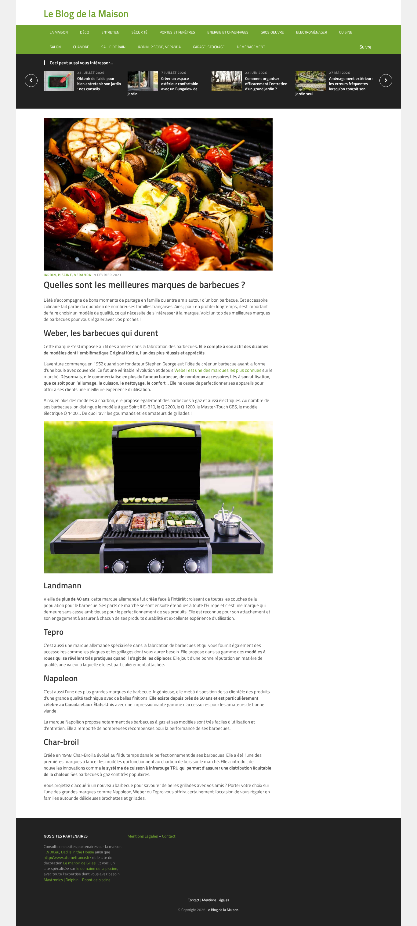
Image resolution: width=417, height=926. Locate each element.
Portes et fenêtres (177, 32)
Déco (84, 32)
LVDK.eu (52, 852)
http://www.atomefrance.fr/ (67, 857)
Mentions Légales (143, 836)
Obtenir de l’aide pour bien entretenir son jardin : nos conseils (99, 83)
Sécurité (139, 32)
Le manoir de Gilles (79, 863)
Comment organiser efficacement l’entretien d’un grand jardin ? (266, 83)
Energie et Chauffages (227, 32)
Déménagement (251, 47)
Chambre (81, 47)
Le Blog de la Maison (86, 13)
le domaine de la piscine (96, 868)
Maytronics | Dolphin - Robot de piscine (77, 880)
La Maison (59, 32)
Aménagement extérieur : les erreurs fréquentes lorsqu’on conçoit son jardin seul (334, 86)
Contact (169, 836)
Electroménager (311, 32)
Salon (55, 47)
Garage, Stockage (209, 47)
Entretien (110, 32)
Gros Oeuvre (272, 32)
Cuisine (345, 32)
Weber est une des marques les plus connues (217, 370)
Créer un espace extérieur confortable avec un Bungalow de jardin (163, 86)
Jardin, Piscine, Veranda (159, 47)
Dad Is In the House (77, 852)
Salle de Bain (113, 47)
